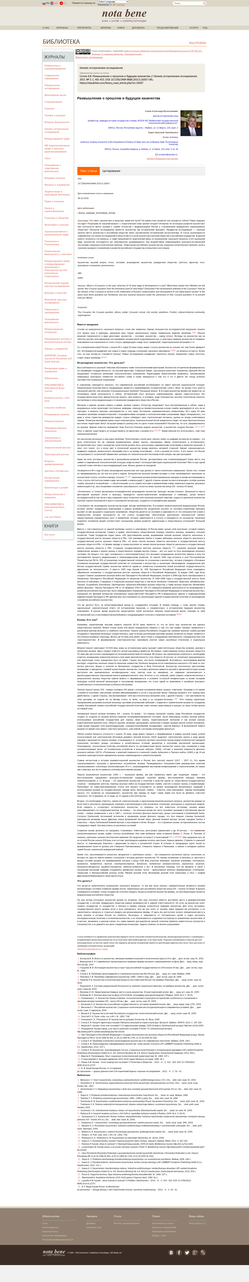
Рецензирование (168, 28)
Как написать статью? (162, 1223)
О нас (46, 28)
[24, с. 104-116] (175, 837)
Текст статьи (88, 171)
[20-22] (179, 614)
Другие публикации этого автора (162, 158)
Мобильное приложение (164, 1231)
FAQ (205, 28)
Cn (65, 3)
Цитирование (111, 171)
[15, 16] (157, 430)
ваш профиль (197, 42)
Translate (120, 5)
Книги (120, 28)
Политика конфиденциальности (57, 1239)
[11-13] (104, 357)
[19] (173, 547)
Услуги (194, 28)
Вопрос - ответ (159, 1235)
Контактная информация (54, 1235)
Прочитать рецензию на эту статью (92, 949)
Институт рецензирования (126, 1223)
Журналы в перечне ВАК (164, 1227)
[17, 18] (128, 477)
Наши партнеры (50, 1231)
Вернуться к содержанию (89, 57)
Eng (56, 3)
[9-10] (173, 350)
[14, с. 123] (199, 426)
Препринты (84, 28)
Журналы (62, 28)
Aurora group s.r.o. (197, 1223)
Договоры (138, 28)
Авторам (105, 28)
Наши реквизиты (50, 1227)
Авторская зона (93, 1227)
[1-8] (194, 332)
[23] (176, 699)
